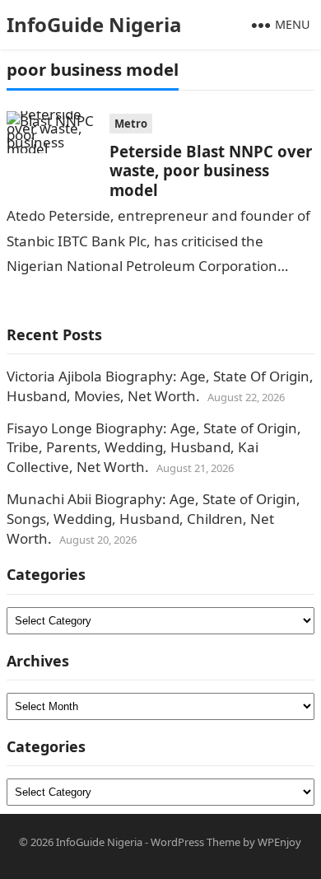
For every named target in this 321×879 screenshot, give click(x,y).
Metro (130, 123)
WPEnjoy (279, 842)
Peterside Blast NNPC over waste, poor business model (210, 170)
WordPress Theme (195, 842)
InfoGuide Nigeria (94, 24)
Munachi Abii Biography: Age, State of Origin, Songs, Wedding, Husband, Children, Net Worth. (153, 518)
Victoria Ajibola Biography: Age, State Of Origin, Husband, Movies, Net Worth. (160, 386)
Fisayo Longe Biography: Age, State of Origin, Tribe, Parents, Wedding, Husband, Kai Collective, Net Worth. (154, 447)
